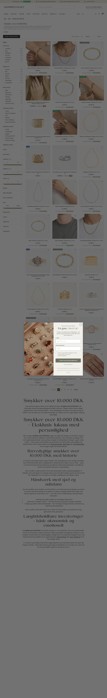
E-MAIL (57, 338)
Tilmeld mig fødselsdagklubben (68, 360)
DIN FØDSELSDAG (60, 345)
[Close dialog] (81, 324)
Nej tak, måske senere (68, 364)
